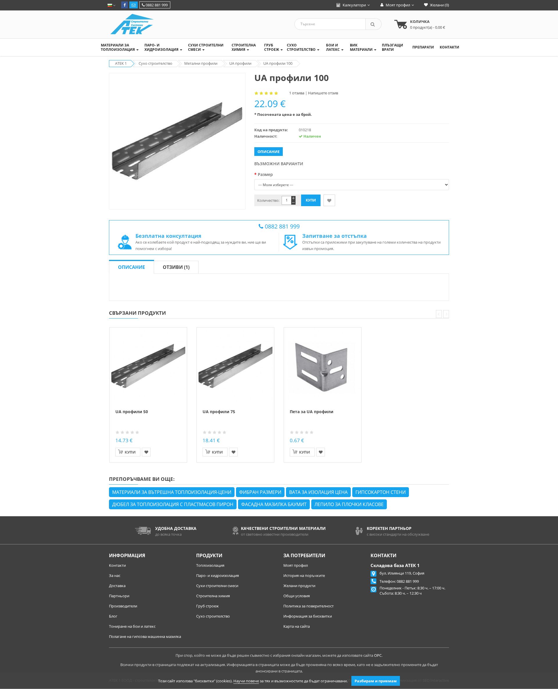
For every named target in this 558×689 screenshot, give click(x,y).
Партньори (119, 595)
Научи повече (246, 680)
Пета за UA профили (311, 411)
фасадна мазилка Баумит (274, 504)
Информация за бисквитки (307, 616)
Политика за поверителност (308, 606)
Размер (265, 174)
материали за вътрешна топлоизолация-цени (171, 492)
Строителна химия (213, 595)
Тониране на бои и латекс (132, 626)
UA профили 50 (131, 411)
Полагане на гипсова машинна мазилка (145, 636)
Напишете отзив (323, 93)
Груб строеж (207, 606)
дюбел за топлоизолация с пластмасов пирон (172, 504)
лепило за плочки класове (349, 504)
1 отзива (296, 93)
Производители (123, 606)
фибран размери (260, 492)
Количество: (268, 200)
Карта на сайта (296, 626)
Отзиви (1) (176, 267)
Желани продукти (299, 585)
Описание (131, 267)
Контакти (117, 565)
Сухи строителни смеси (217, 585)
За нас (114, 575)
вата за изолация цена (318, 492)
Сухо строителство (213, 616)
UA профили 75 (219, 411)
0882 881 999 (156, 5)
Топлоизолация (210, 565)
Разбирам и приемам (376, 680)
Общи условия (296, 595)
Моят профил (295, 565)
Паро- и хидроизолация (217, 575)
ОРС (378, 655)
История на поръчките (304, 575)
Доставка (117, 585)
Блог (113, 616)
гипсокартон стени (380, 492)
